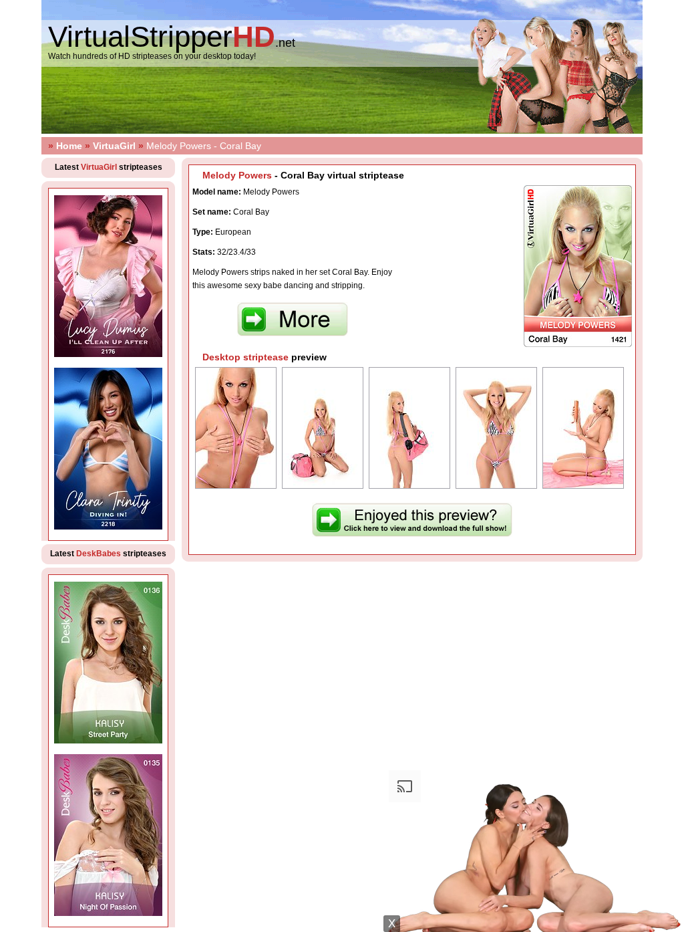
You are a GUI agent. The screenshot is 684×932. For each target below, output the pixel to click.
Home (69, 145)
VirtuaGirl (114, 145)
